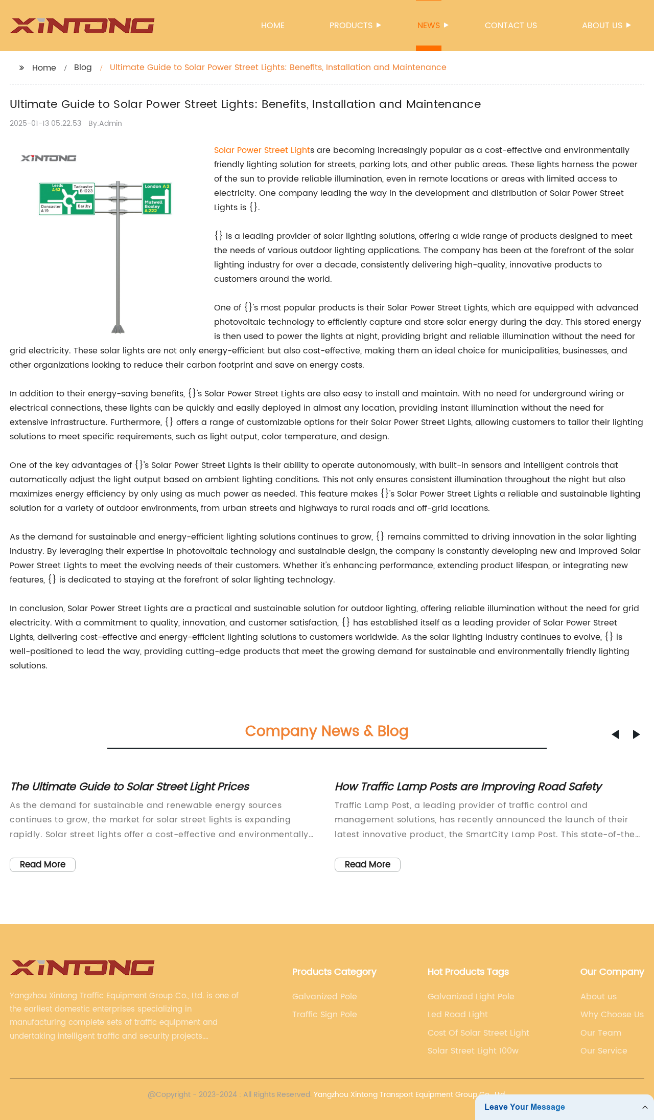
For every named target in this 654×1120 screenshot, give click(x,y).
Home (273, 25)
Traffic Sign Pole (324, 1015)
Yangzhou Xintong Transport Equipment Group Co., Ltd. (410, 1095)
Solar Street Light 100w (473, 1051)
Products (351, 25)
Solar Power (239, 150)
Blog (83, 67)
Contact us (511, 25)
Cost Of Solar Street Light (478, 1033)
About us (602, 25)
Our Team (600, 1033)
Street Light (287, 150)
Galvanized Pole (324, 997)
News (428, 25)
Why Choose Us (612, 1014)
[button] (615, 734)
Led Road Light (458, 1015)
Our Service (603, 1051)
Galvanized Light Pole (471, 997)
